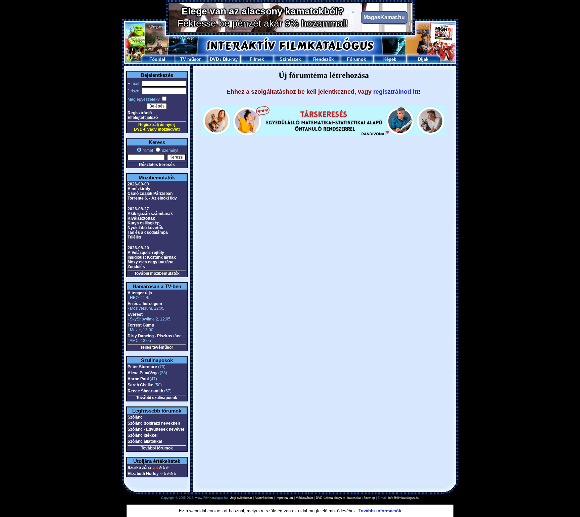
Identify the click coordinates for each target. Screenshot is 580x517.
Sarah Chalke (140, 385)
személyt (169, 150)
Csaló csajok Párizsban (150, 193)
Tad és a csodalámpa (148, 232)
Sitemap (369, 498)
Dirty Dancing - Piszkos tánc (155, 336)
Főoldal (157, 59)
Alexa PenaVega (143, 373)
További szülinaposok (156, 397)
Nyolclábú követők (145, 227)
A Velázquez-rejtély (146, 252)
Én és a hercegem (145, 303)
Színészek (290, 59)
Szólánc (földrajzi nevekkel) (154, 423)
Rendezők (323, 59)
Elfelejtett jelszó (143, 117)
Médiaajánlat (304, 498)
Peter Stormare (142, 366)
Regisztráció (140, 113)
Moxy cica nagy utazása (151, 262)
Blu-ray (230, 59)
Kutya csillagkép (143, 223)
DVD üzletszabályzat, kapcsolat (338, 498)
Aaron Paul (138, 379)
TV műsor (190, 59)
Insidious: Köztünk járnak (152, 257)
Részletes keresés (157, 164)
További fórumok (157, 448)
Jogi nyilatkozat (241, 498)
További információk (379, 510)
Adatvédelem (264, 498)
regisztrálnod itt (396, 91)
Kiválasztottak (141, 218)
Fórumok (356, 59)
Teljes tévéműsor (156, 347)
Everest (135, 314)
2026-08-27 (138, 209)
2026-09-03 (138, 184)
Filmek (257, 59)
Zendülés (136, 266)
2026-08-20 (138, 248)
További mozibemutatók (157, 273)
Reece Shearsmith (145, 391)
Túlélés (134, 237)
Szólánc (135, 417)
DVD (214, 59)
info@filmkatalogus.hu (403, 498)
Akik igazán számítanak (150, 213)
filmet (147, 150)
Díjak (423, 59)
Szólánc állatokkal (145, 441)
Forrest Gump (141, 325)
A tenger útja (140, 293)
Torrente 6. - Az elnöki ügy (152, 198)
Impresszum (284, 498)
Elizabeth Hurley (143, 473)
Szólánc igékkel (142, 435)
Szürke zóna (139, 467)
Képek (389, 59)
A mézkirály (139, 188)
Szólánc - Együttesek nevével (156, 429)
